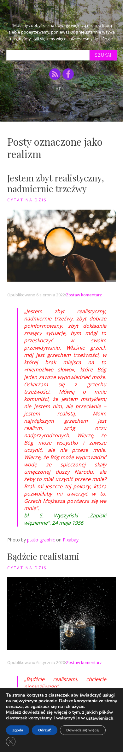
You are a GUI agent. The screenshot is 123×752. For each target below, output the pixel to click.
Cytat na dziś (27, 200)
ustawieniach (99, 718)
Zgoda (17, 730)
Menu (62, 89)
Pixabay (71, 540)
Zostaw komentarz (84, 295)
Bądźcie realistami (43, 556)
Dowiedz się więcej (82, 730)
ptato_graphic (41, 540)
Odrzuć (44, 730)
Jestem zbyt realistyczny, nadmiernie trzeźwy (55, 183)
